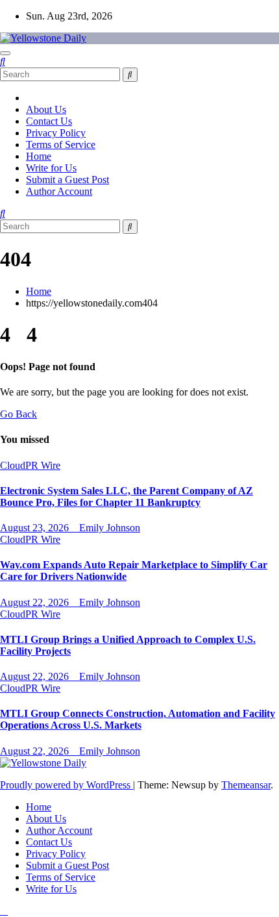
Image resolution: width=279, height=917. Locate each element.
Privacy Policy (56, 132)
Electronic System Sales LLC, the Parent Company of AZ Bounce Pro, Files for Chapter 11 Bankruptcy (126, 496)
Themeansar (246, 784)
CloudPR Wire (30, 465)
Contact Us (49, 121)
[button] (2, 61)
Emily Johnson (109, 527)
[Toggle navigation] (5, 53)
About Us (46, 109)
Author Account (59, 191)
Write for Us (51, 167)
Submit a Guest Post (67, 179)
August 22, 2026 (35, 602)
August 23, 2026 (35, 527)
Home (38, 156)
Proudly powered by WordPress (66, 784)
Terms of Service (60, 144)
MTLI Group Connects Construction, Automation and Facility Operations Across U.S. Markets (137, 719)
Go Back (18, 414)
